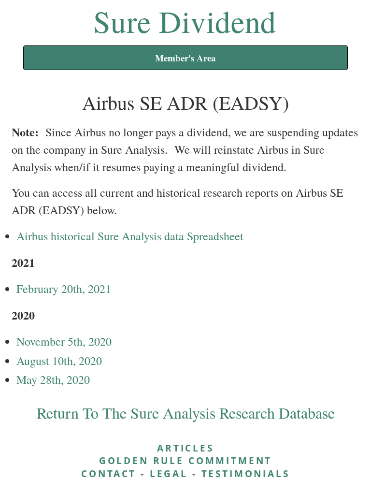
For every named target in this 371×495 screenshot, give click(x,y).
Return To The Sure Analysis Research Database (186, 412)
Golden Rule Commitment (185, 460)
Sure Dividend (184, 21)
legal (169, 473)
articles (185, 447)
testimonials (245, 473)
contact (108, 473)
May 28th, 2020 (53, 379)
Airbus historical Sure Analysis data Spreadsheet (129, 236)
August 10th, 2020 (59, 360)
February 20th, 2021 (63, 288)
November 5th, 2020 (64, 341)
